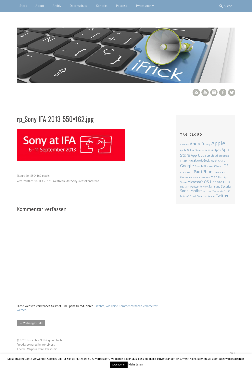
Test (209, 191)
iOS (225, 165)
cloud (214, 155)
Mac (213, 176)
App (208, 144)
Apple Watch (207, 150)
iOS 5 (183, 172)
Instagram (214, 92)
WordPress (48, 344)
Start (23, 6)
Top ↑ (231, 353)
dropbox (224, 155)
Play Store (185, 186)
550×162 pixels (40, 176)
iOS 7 (189, 172)
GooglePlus (201, 166)
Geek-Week (210, 160)
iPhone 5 (220, 172)
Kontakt (101, 6)
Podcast (121, 6)
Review (204, 186)
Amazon (184, 144)
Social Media (190, 190)
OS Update (213, 181)
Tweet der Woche (206, 196)
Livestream (204, 177)
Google (187, 166)
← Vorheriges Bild (31, 323)
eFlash (183, 160)
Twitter (231, 92)
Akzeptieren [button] (118, 364)
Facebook (222, 92)
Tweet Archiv (144, 6)
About (39, 6)
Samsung (214, 186)
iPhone (208, 171)
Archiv (57, 6)
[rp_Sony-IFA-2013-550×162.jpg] (71, 159)
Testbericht (217, 191)
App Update (200, 155)
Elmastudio (50, 349)
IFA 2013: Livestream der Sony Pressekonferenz (69, 181)
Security (226, 186)
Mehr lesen (135, 364)
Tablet (203, 191)
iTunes (184, 177)
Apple (218, 143)
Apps (217, 150)
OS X (226, 182)
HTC (211, 166)
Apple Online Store (190, 150)
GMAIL (221, 160)
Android (198, 143)
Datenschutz (78, 6)
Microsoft (195, 181)
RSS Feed (196, 92)
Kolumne (193, 177)
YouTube (205, 92)
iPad (196, 171)
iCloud (217, 166)
